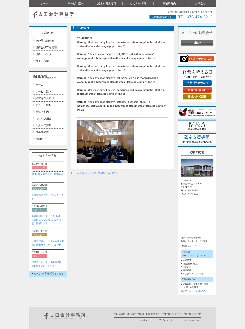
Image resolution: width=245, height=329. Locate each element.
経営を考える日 (44, 98)
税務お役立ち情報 (46, 47)
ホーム (44, 3)
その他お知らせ (44, 40)
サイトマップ (145, 320)
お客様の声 (42, 132)
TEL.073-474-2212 (195, 17)
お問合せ (200, 3)
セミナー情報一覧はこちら (49, 273)
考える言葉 (42, 60)
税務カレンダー (44, 54)
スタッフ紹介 (43, 118)
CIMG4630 (83, 28)
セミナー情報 (43, 105)
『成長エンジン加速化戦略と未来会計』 (96, 172)
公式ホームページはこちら (193, 291)
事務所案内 (42, 111)
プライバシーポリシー (168, 320)
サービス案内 (43, 91)
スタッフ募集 (43, 125)
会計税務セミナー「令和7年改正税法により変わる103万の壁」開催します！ (47, 220)
